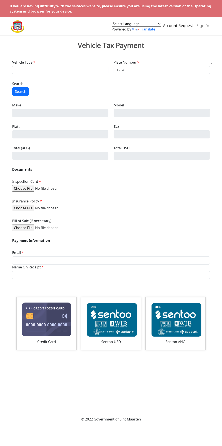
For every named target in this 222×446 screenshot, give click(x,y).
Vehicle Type (22, 62)
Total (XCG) (21, 148)
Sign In (202, 25)
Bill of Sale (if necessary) (31, 220)
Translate (147, 29)
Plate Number (125, 62)
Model (119, 105)
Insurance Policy (25, 201)
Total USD (122, 148)
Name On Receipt (26, 267)
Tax (116, 126)
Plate (16, 126)
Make (16, 105)
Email (16, 252)
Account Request (178, 25)
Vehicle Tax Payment (111, 45)
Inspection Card (25, 181)
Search (17, 83)
